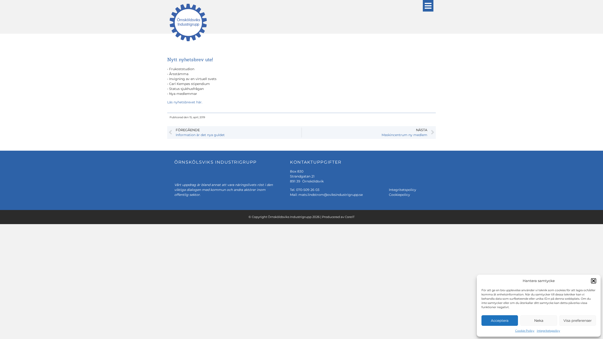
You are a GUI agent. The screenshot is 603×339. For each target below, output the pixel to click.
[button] (593, 280)
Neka (538, 320)
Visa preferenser (577, 320)
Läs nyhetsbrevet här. (184, 102)
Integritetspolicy (548, 330)
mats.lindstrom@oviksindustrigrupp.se (330, 195)
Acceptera (500, 320)
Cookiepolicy (399, 195)
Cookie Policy (524, 330)
